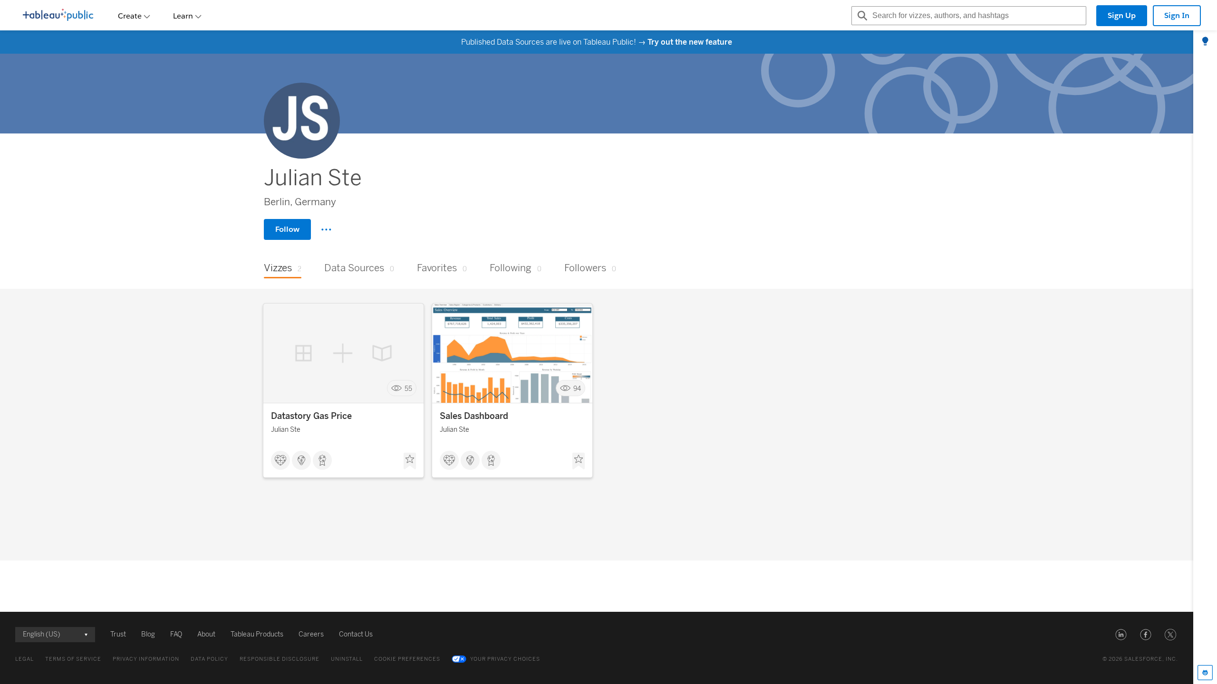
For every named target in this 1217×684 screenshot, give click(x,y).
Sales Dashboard (474, 416)
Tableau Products (257, 634)
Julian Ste (285, 430)
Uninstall (347, 659)
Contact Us (356, 634)
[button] (1121, 634)
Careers (311, 634)
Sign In (1176, 15)
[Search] (860, 15)
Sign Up (1122, 15)
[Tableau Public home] (58, 16)
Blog (148, 634)
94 (577, 388)
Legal (24, 659)
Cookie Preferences (407, 659)
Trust (118, 634)
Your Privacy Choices (505, 659)
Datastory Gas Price (311, 416)
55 (408, 388)
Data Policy (209, 659)
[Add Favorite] (410, 461)
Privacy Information (146, 659)
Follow (287, 229)
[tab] (1205, 41)
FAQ (176, 634)
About (206, 634)
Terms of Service (73, 659)
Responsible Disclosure (279, 659)
